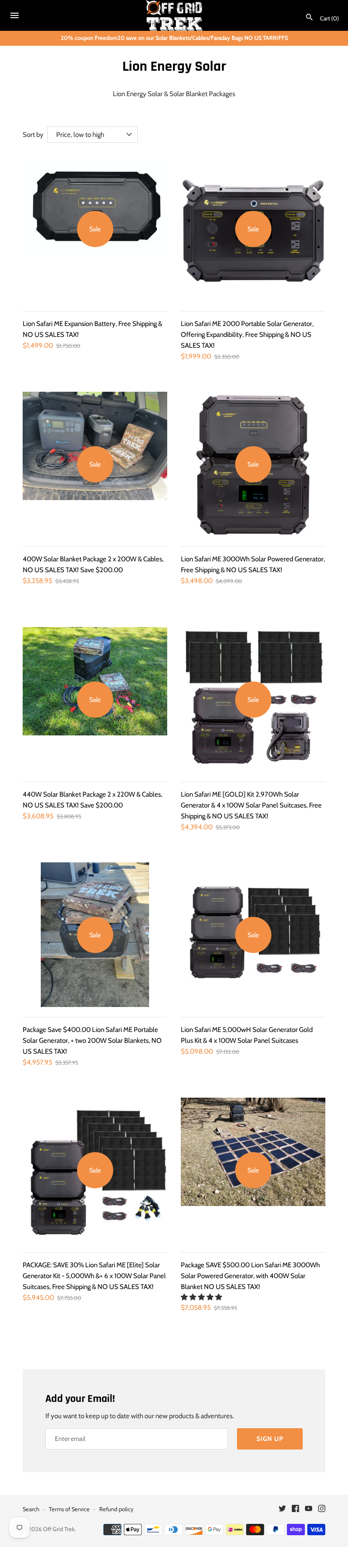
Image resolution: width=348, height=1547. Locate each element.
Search (31, 1509)
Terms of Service (69, 1509)
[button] (202, 1297)
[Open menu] (14, 17)
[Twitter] (282, 1509)
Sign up (269, 1439)
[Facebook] (295, 1509)
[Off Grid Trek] (174, 15)
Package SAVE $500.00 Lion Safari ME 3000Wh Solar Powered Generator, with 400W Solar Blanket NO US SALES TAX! (250, 1276)
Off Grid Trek (59, 1529)
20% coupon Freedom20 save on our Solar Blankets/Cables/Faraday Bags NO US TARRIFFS (174, 37)
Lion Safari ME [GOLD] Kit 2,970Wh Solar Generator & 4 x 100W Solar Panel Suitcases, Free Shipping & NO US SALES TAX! (251, 805)
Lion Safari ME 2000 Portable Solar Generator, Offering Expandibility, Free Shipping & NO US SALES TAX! (247, 335)
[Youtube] (308, 1509)
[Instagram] (321, 1509)
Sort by (33, 135)
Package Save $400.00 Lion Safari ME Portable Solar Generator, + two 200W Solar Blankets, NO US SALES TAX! (92, 1041)
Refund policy (116, 1509)
